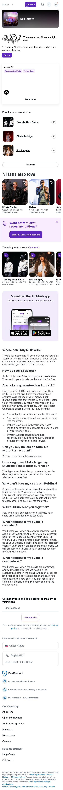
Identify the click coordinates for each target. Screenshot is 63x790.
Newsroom (8, 735)
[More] (55, 13)
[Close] (57, 221)
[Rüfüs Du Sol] (15, 196)
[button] (11, 4)
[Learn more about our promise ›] (12, 673)
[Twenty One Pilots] (15, 269)
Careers (6, 741)
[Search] (42, 4)
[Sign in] (49, 4)
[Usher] (42, 196)
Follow (7, 55)
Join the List (30, 617)
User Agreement (37, 774)
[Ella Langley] (42, 269)
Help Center (9, 754)
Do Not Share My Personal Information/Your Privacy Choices (28, 787)
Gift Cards (7, 760)
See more (30, 164)
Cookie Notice (18, 777)
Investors (7, 729)
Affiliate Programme (13, 723)
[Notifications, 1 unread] (56, 4)
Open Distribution (12, 717)
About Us (7, 711)
